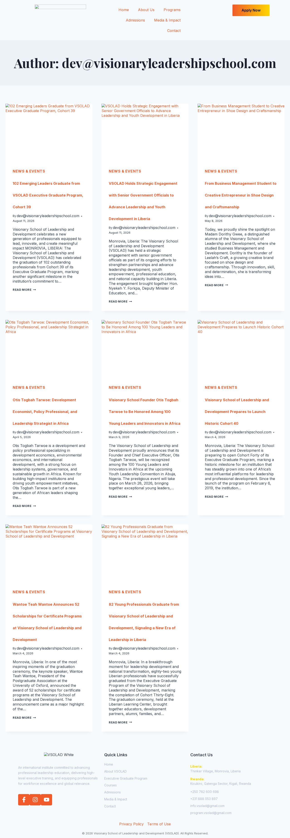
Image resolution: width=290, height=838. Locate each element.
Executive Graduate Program (125, 778)
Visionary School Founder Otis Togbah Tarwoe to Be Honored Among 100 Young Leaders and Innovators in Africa (144, 412)
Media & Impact (167, 20)
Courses (110, 785)
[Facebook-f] (23, 799)
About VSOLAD (115, 771)
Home (123, 9)
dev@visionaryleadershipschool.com (48, 216)
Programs (172, 9)
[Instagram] (35, 799)
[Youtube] (46, 799)
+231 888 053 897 (204, 799)
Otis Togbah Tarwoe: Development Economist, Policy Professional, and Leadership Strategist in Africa (45, 412)
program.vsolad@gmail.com (211, 813)
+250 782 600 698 (204, 792)
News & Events (29, 171)
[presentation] (48, 133)
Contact (174, 30)
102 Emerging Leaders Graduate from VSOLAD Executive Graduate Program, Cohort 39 (48, 195)
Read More (24, 289)
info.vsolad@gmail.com (207, 806)
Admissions (135, 20)
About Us (146, 9)
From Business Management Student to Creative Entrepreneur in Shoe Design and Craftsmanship (240, 195)
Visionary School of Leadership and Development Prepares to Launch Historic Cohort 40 (237, 412)
